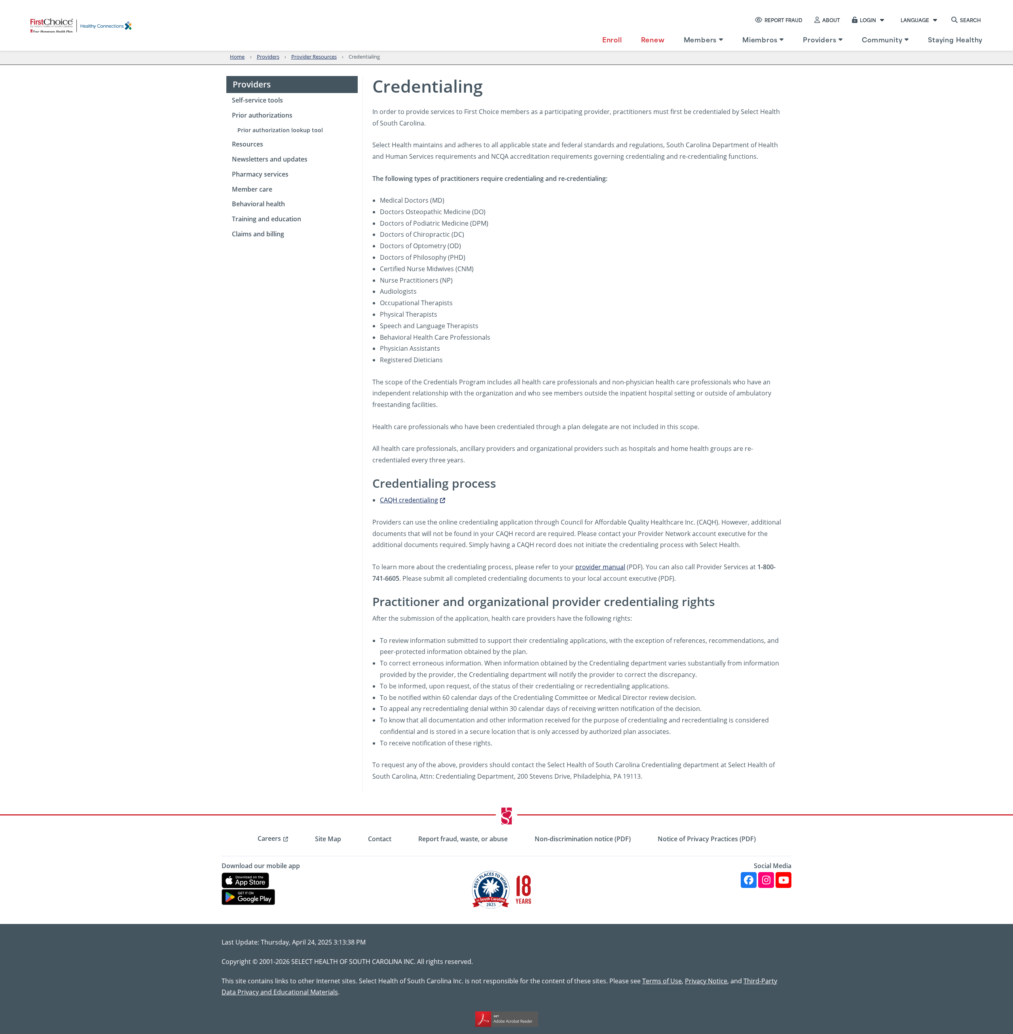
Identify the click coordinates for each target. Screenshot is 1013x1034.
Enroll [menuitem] (612, 39)
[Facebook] (749, 880)
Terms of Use (662, 981)
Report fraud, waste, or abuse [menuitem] (463, 838)
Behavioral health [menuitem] (258, 204)
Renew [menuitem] (653, 39)
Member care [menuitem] (252, 189)
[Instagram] (766, 880)
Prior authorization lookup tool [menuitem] (280, 130)
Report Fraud (783, 20)
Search (970, 20)
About (831, 20)
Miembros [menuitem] (759, 39)
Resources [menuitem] (247, 144)
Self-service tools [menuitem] (257, 100)
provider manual (600, 567)
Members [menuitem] (700, 39)
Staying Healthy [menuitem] (955, 39)
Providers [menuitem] (819, 39)
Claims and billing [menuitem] (258, 234)
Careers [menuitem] (269, 838)
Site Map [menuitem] (328, 838)
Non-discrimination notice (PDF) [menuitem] (583, 838)
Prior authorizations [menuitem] (262, 115)
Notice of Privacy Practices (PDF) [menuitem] (707, 838)
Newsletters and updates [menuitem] (269, 159)
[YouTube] (783, 880)
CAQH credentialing (409, 500)
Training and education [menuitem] (266, 219)
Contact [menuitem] (379, 838)
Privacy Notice (706, 981)
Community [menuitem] (882, 39)
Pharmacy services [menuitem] (260, 174)
